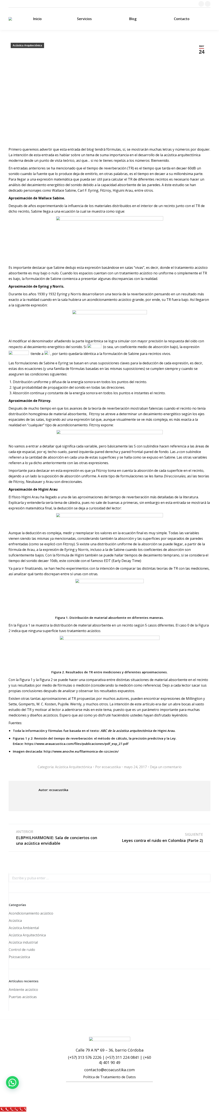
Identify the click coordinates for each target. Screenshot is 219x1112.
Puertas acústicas (23, 996)
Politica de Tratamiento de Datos (109, 1077)
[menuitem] (37, 18)
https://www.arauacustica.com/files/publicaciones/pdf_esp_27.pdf (77, 743)
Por (108, 767)
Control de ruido (22, 949)
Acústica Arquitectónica (27, 45)
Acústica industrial (23, 942)
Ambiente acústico (23, 989)
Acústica (15, 920)
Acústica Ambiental (24, 927)
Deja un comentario (166, 767)
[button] (12, 1082)
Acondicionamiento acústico (31, 913)
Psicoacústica (19, 957)
